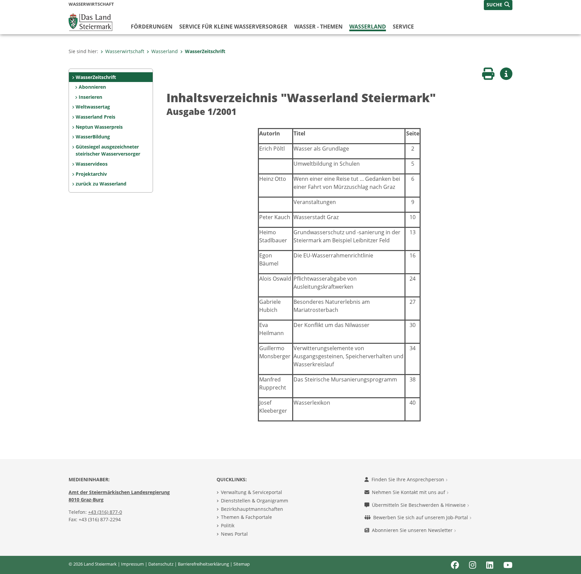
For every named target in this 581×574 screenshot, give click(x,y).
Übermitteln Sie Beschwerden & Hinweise (419, 505)
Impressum (132, 564)
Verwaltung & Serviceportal (251, 492)
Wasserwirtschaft (124, 51)
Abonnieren (92, 87)
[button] (498, 5)
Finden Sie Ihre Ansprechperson (409, 479)
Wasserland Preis (95, 117)
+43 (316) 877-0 (105, 512)
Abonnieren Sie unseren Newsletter (413, 530)
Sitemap (241, 564)
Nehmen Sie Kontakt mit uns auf (409, 492)
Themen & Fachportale (246, 517)
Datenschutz (160, 564)
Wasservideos (92, 164)
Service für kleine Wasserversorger (233, 26)
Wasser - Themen (318, 26)
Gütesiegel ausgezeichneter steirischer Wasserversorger (108, 150)
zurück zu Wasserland (101, 183)
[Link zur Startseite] (90, 21)
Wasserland (367, 26)
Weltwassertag (93, 107)
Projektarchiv (91, 174)
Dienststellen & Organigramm (254, 500)
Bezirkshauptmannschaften (252, 509)
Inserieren (90, 97)
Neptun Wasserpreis (99, 127)
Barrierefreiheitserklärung (203, 564)
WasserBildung (93, 136)
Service (403, 26)
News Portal (234, 534)
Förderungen (151, 26)
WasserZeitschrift (205, 51)
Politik (227, 525)
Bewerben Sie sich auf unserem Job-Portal (421, 517)
